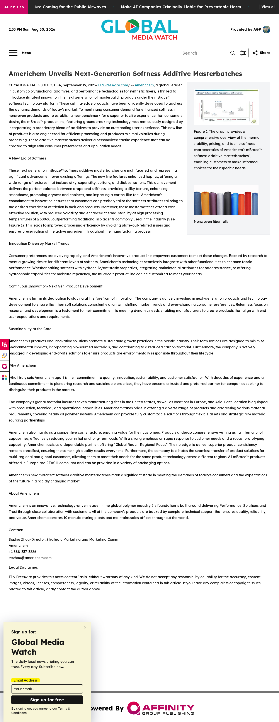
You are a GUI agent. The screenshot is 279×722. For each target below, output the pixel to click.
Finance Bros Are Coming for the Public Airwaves (56, 6)
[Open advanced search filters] (243, 53)
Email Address (25, 680)
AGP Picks (14, 7)
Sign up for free (47, 699)
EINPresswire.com (113, 85)
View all (268, 7)
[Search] (232, 53)
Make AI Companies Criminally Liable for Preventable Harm (181, 6)
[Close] (85, 627)
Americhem (144, 85)
